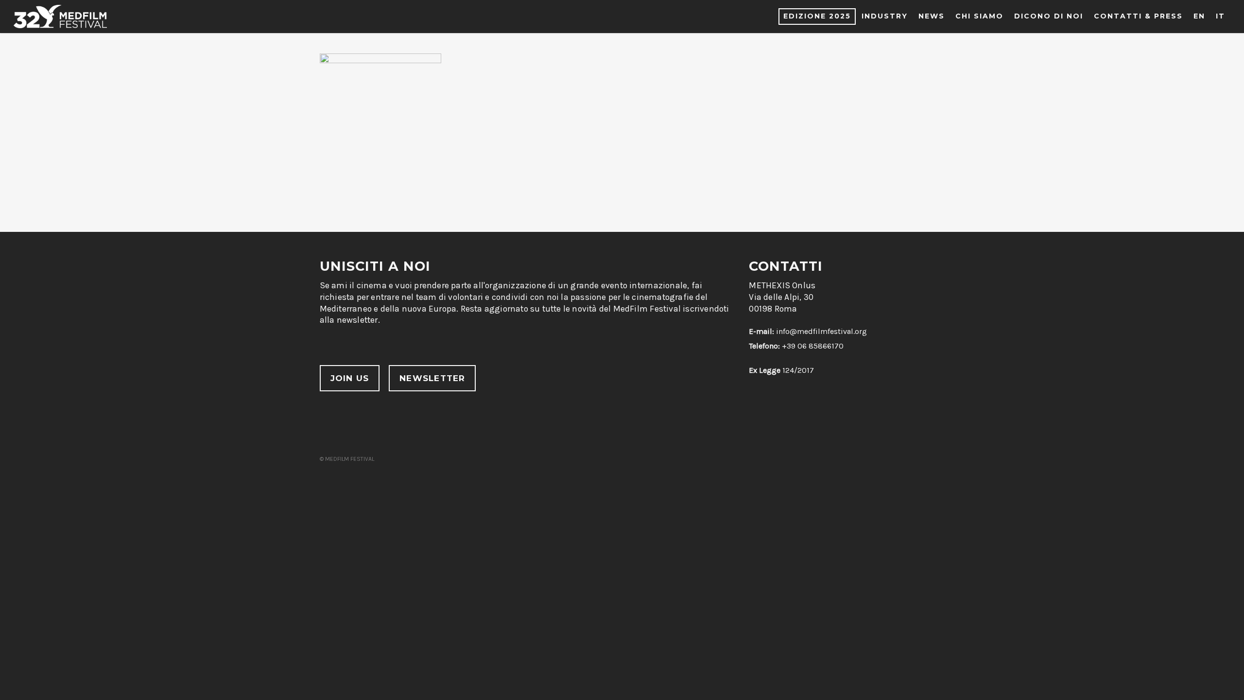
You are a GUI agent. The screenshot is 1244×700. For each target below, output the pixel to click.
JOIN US (349, 378)
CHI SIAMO (979, 16)
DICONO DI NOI (1048, 16)
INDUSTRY (885, 16)
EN (1199, 16)
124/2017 (781, 370)
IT (1220, 16)
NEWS (931, 16)
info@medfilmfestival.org (821, 331)
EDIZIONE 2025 (817, 16)
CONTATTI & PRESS (1138, 16)
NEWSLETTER (432, 378)
